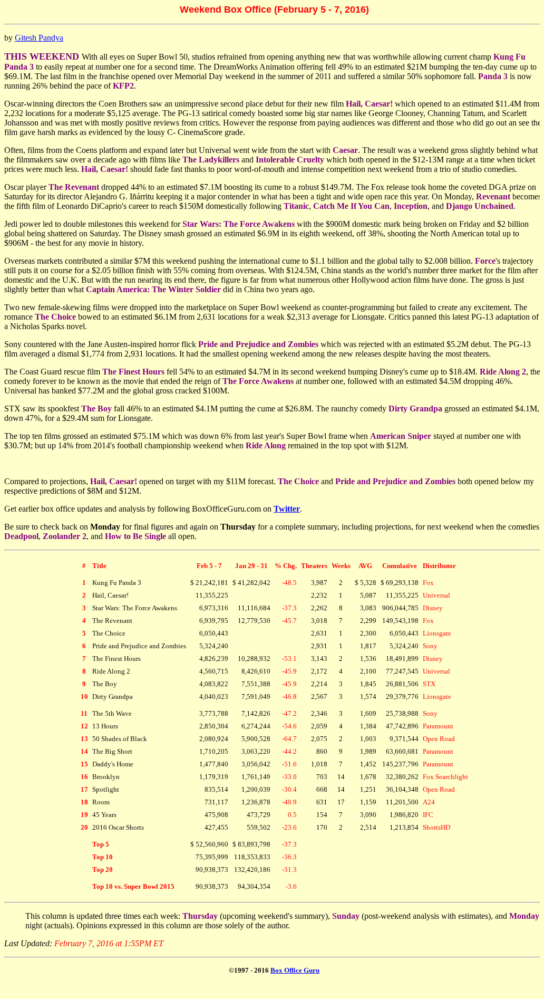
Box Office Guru (294, 970)
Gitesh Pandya (39, 37)
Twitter (287, 508)
